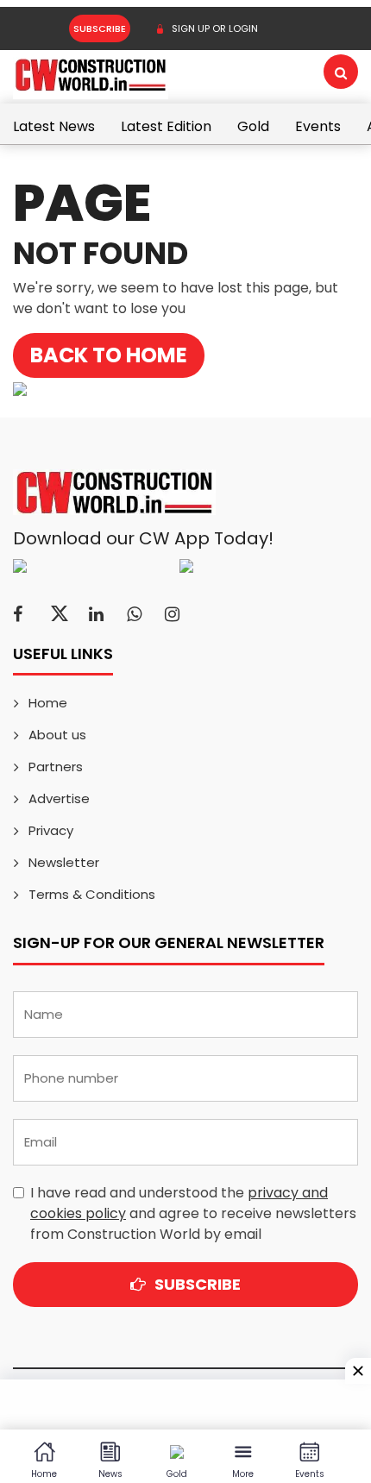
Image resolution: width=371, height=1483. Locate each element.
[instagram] (172, 614)
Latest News (54, 126)
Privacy (50, 830)
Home (47, 703)
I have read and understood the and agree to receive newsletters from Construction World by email (193, 1213)
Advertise (59, 798)
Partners (55, 766)
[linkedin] (96, 614)
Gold (253, 126)
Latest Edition (166, 126)
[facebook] (17, 614)
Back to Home (108, 355)
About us (57, 735)
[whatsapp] (134, 614)
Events (318, 126)
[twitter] (59, 614)
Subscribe (99, 28)
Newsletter (63, 862)
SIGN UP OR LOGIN (213, 28)
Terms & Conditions (91, 894)
